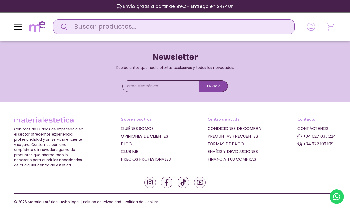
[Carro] (331, 27)
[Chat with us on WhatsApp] (337, 196)
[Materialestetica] (37, 26)
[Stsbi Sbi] (150, 182)
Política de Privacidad (102, 201)
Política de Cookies (142, 201)
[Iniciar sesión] (311, 26)
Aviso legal (70, 201)
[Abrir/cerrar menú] (18, 26)
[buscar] (63, 26)
